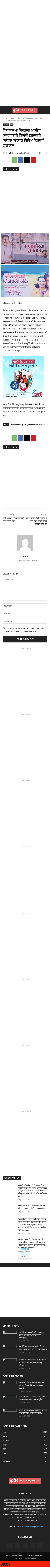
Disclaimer (18, 1558)
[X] (27, 160)
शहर (11, 125)
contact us (39, 1556)
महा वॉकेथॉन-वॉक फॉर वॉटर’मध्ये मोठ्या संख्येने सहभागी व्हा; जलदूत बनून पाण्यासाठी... (32, 1335)
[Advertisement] (25, 26)
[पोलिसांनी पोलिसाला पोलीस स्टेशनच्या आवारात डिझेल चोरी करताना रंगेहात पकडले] (10, 1386)
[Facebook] (20, 160)
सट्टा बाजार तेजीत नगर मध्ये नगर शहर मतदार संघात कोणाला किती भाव (36, 521)
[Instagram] (17, 1545)
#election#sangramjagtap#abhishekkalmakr (28, 425)
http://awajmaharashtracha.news (25, 560)
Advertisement (30, 1558)
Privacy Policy (17, 1556)
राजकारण (12, 118)
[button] (4, 110)
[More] (40, 160)
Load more (24, 1256)
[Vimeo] (32, 1545)
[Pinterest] (33, 160)
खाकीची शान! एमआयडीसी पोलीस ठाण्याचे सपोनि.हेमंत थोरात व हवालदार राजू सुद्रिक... (32, 1362)
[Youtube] (40, 1545)
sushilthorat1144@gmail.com (30, 1526)
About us (28, 1556)
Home (5, 118)
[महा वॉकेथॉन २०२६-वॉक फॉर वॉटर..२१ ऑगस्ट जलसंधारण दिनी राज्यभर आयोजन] (9, 1209)
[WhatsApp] (14, 160)
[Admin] (4, 153)
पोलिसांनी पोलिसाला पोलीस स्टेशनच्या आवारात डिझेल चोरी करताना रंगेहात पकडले (31, 1385)
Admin (11, 153)
